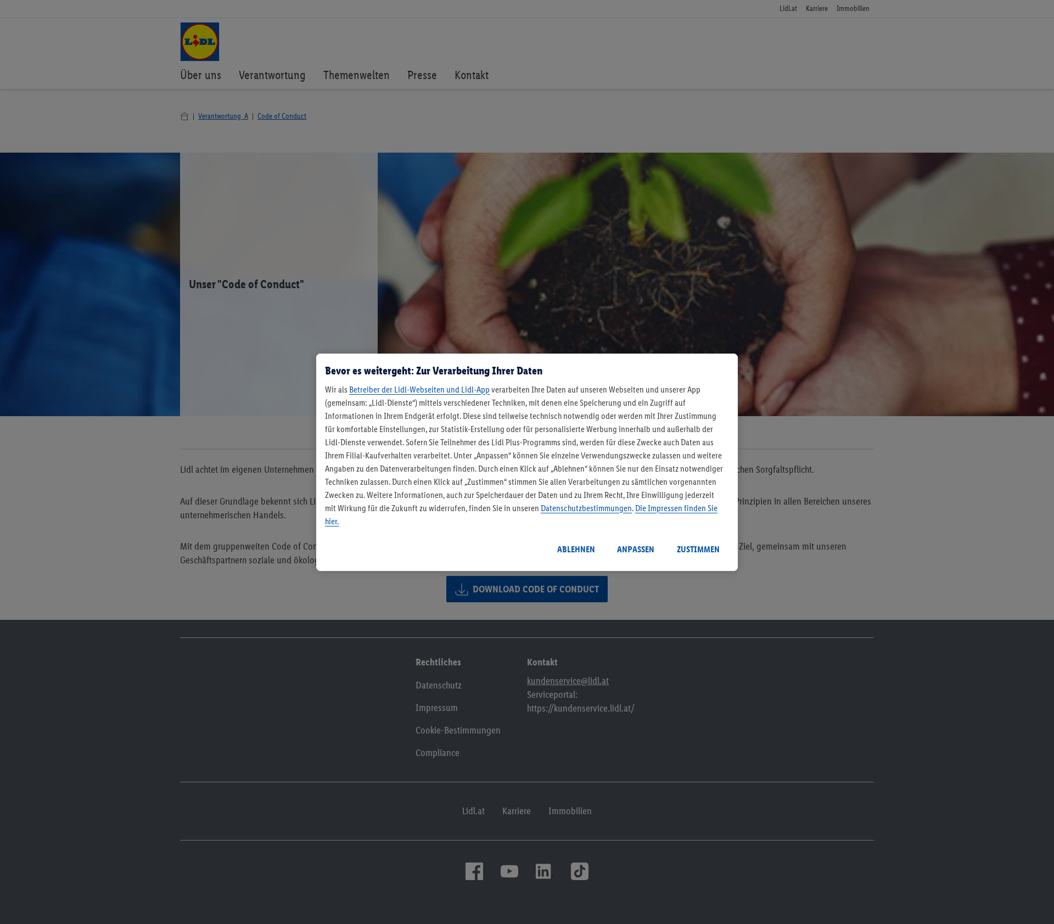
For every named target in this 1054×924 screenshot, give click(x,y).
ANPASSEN (635, 549)
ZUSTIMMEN (698, 549)
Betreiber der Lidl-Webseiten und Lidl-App (419, 389)
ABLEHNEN (576, 549)
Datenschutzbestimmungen (586, 508)
